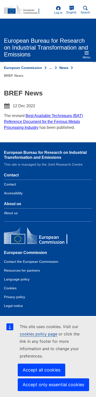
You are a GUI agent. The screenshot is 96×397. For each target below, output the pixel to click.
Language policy (17, 279)
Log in (58, 12)
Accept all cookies (41, 369)
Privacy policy (14, 297)
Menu (86, 57)
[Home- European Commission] (28, 9)
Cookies (10, 288)
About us (11, 213)
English (71, 10)
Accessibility (13, 193)
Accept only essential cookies (53, 384)
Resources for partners (22, 270)
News (63, 68)
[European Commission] (39, 236)
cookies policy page (38, 333)
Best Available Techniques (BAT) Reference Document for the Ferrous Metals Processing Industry (43, 122)
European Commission (23, 68)
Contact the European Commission (31, 262)
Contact (10, 184)
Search (85, 12)
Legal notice (13, 306)
